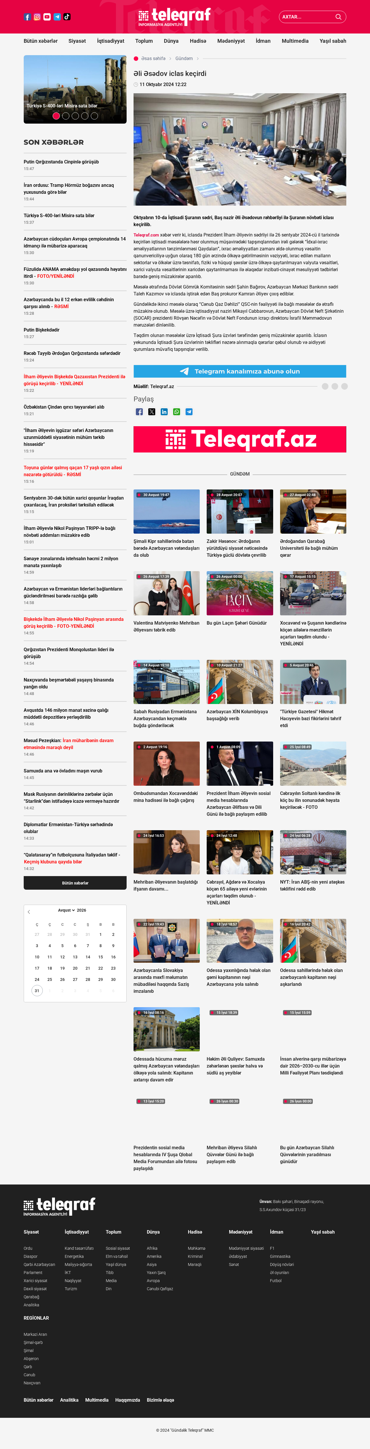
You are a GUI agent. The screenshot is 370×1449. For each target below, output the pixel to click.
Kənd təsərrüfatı (79, 1248)
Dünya (171, 41)
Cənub (29, 1374)
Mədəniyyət (231, 41)
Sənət (234, 1264)
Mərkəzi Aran (35, 1334)
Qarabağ (31, 1297)
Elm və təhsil (117, 1256)
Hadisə (198, 41)
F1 (272, 1248)
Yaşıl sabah (333, 41)
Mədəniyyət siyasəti (246, 1248)
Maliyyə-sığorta (78, 1264)
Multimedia (295, 41)
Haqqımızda (127, 1400)
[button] (56, 116)
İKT (68, 1272)
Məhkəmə (196, 1248)
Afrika (152, 1248)
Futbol (276, 1280)
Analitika (31, 1305)
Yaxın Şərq (156, 1272)
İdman (263, 41)
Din (109, 1288)
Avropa (153, 1280)
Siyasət (77, 41)
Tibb (110, 1272)
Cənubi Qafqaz (160, 1288)
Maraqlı (194, 1264)
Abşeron (31, 1358)
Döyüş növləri (282, 1264)
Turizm (71, 1288)
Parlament (33, 1272)
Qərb (28, 1366)
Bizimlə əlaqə (160, 1400)
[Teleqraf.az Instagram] (37, 17)
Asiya (152, 1264)
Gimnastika (280, 1256)
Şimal (29, 1350)
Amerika (154, 1256)
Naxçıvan (32, 1383)
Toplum (144, 41)
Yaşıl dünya (116, 1264)
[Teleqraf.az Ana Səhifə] (175, 17)
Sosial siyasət (118, 1248)
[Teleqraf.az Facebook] (27, 17)
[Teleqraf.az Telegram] (57, 17)
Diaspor (31, 1256)
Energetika (74, 1256)
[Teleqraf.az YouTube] (47, 17)
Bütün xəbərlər (41, 41)
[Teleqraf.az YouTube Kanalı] (240, 439)
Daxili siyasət (35, 1288)
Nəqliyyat (73, 1280)
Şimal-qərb (33, 1342)
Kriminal (195, 1256)
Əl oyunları (279, 1272)
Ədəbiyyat (238, 1256)
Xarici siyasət (35, 1280)
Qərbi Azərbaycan (39, 1264)
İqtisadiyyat (110, 41)
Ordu (28, 1248)
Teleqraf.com (146, 235)
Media (111, 1280)
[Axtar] (338, 17)
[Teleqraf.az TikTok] (67, 17)
